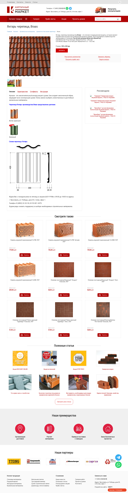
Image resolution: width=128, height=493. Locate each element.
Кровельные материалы (15, 486)
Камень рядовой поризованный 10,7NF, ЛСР (25, 240)
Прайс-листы (50, 19)
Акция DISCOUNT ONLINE (20, 369)
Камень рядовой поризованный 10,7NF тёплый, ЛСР (64, 240)
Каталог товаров (15, 19)
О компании (11, 2)
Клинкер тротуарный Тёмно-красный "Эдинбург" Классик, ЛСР (25, 320)
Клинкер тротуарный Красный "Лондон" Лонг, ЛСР (103, 280)
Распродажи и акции (63, 483)
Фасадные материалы (14, 483)
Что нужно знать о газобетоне (20, 393)
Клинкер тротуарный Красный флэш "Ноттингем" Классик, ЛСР (103, 320)
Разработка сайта (101, 487)
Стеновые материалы (14, 479)
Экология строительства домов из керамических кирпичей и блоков (49, 394)
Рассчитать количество (72, 57)
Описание (12, 92)
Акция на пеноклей (49, 369)
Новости (28, 2)
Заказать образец (104, 57)
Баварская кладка (107, 369)
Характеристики (22, 92)
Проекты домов (78, 19)
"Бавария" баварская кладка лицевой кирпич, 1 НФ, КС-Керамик (103, 101)
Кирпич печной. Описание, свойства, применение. (108, 394)
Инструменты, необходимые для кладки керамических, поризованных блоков (78, 394)
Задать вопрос (104, 59)
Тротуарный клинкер (38, 481)
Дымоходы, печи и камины (40, 486)
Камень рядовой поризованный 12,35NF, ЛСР (103, 240)
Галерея (36, 19)
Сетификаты (34, 92)
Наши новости (60, 479)
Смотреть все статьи (64, 402)
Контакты (20, 2)
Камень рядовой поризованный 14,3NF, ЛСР (25, 280)
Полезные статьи (61, 481)
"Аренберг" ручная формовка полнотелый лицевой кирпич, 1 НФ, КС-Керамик (103, 116)
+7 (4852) (101, 479)
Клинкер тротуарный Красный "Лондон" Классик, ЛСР (64, 280)
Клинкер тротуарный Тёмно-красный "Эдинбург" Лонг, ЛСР (64, 320)
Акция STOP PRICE (78, 369)
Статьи (35, 2)
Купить (26, 255)
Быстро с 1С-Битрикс (116, 490)
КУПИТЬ (62, 50)
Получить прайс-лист (73, 59)
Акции (64, 19)
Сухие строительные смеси (40, 483)
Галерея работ (80, 479)
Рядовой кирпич (12, 481)
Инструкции (44, 92)
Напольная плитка (37, 479)
